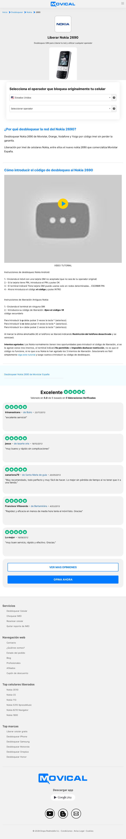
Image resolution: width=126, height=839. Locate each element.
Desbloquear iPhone (17, 736)
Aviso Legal (79, 831)
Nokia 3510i (12, 689)
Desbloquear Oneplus (18, 751)
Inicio (4, 12)
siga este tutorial (26, 354)
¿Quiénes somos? (16, 647)
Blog (9, 658)
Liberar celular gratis (17, 731)
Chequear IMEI (14, 616)
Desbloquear (17, 12)
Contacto (11, 642)
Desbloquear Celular (17, 611)
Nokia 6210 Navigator (17, 710)
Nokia (29, 12)
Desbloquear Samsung (18, 741)
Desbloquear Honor (17, 756)
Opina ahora (63, 579)
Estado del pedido (16, 653)
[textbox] (60, 97)
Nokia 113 (11, 700)
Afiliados (11, 668)
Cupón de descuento (17, 673)
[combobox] (60, 97)
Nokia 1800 (12, 715)
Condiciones (66, 831)
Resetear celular (15, 621)
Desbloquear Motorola (18, 746)
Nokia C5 (11, 694)
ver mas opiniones (63, 567)
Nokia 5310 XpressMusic (19, 705)
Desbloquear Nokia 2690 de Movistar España (26, 374)
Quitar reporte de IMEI (18, 626)
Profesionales (14, 663)
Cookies (89, 831)
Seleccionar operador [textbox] (22, 108)
